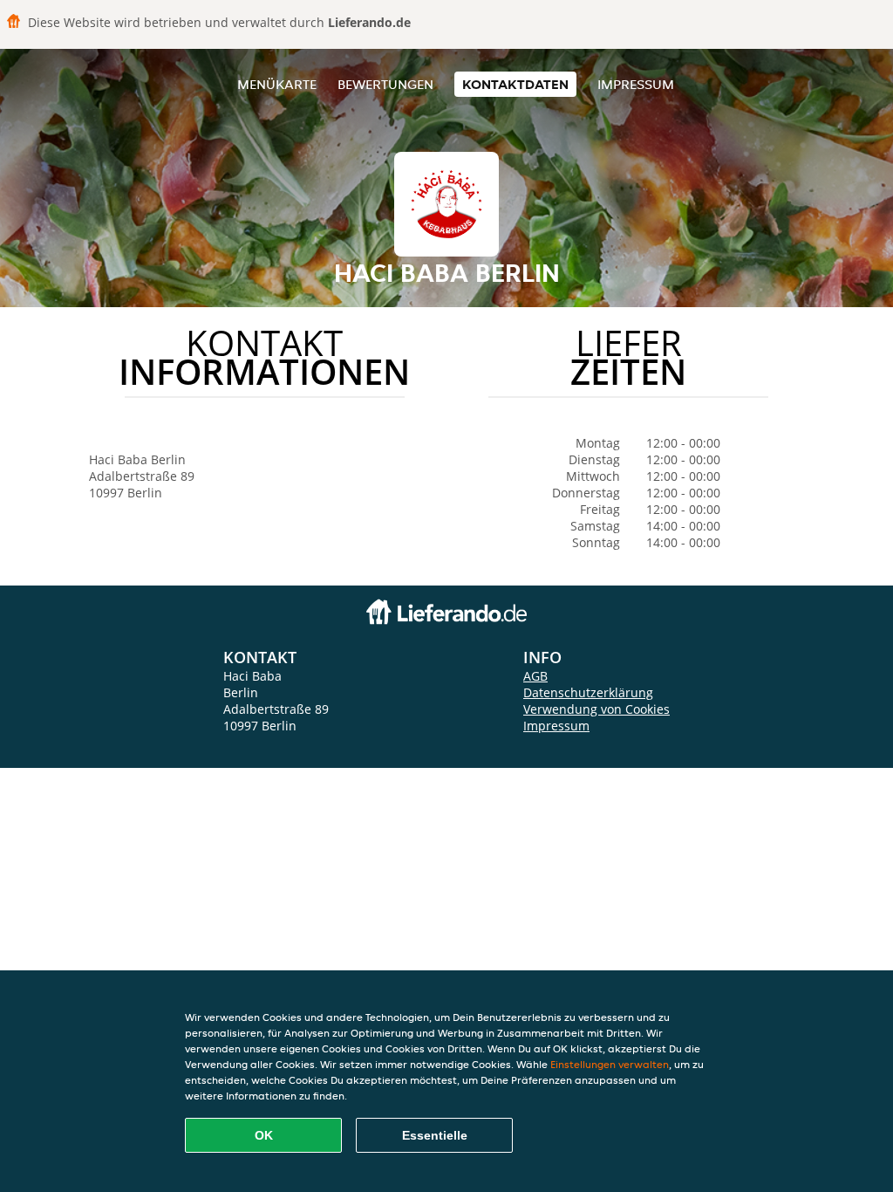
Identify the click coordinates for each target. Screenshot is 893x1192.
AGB (535, 676)
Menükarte (277, 84)
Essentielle (434, 1135)
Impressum (635, 84)
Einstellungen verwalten (609, 1064)
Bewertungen (385, 84)
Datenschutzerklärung (588, 692)
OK (264, 1135)
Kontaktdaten (515, 84)
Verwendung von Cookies (596, 709)
